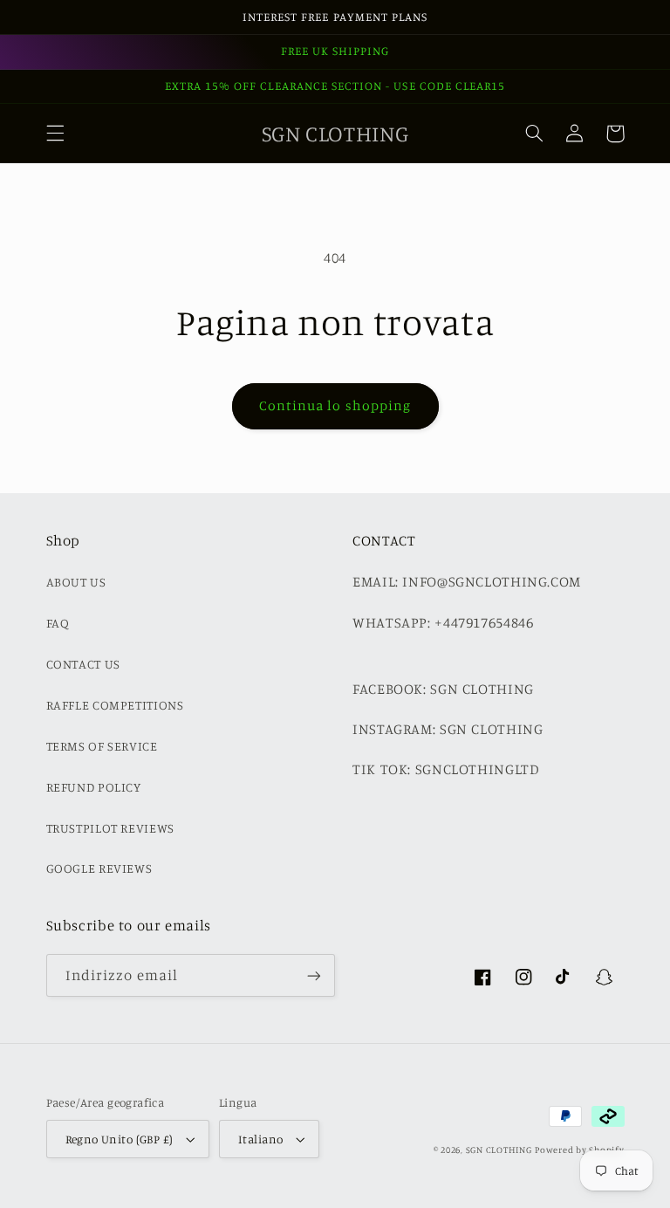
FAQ (58, 622)
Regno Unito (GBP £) (119, 1139)
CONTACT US (83, 663)
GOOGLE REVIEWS (99, 868)
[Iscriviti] (314, 975)
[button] (55, 133)
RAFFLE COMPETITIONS (115, 704)
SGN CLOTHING (499, 1149)
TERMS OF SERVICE (102, 745)
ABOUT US (76, 581)
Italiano (260, 1139)
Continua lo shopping (335, 405)
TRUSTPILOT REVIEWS (110, 827)
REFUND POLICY (93, 786)
